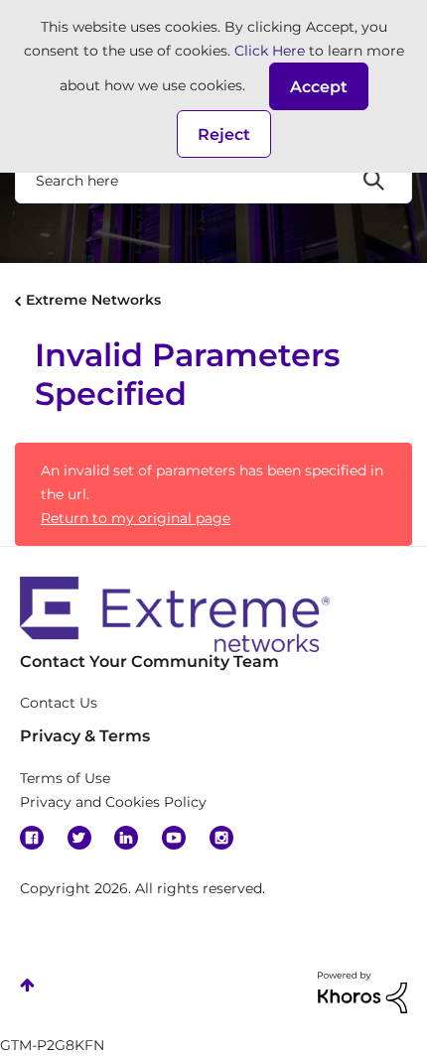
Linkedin (126, 838)
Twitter (79, 838)
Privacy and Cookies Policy (113, 802)
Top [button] (27, 985)
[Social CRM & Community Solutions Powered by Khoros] (362, 991)
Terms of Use (65, 778)
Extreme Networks (93, 300)
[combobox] (213, 179)
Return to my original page (135, 518)
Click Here (269, 51)
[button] (318, 86)
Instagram (221, 838)
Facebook (32, 838)
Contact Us (58, 703)
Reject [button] (224, 134)
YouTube (174, 838)
